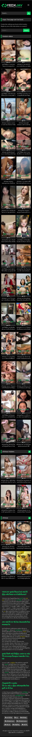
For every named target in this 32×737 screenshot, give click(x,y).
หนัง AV (8, 724)
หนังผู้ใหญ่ (16, 724)
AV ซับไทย (9, 717)
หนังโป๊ (21, 598)
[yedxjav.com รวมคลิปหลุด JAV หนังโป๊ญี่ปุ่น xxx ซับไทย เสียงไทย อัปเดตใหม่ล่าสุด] (13, 6)
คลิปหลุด (24, 717)
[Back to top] (27, 726)
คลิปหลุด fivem (10, 721)
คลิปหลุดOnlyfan (22, 721)
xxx (17, 717)
